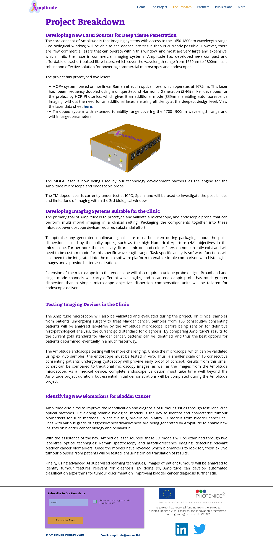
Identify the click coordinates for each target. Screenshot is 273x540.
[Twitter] (200, 529)
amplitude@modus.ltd (125, 535)
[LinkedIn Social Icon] (182, 529)
